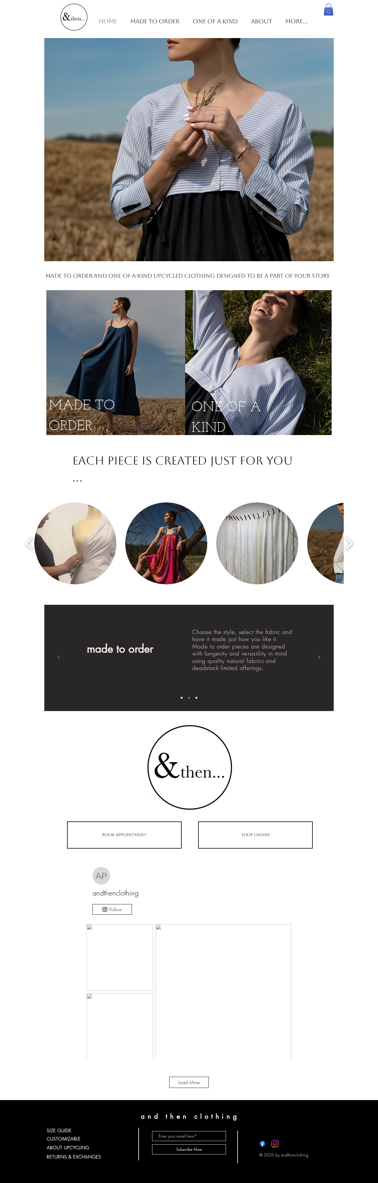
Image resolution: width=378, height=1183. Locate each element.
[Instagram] (275, 1143)
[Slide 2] (189, 698)
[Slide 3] (196, 698)
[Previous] (59, 657)
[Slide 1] (182, 698)
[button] (328, 9)
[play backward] (29, 543)
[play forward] (349, 543)
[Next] (319, 657)
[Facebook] (262, 1143)
